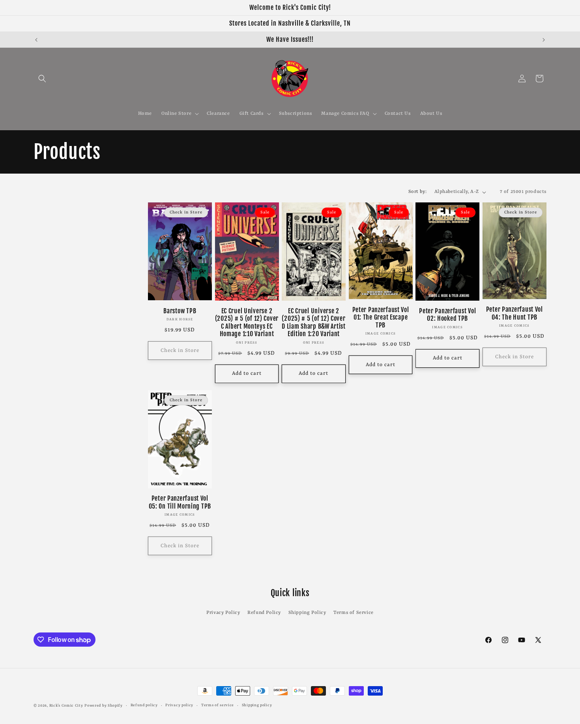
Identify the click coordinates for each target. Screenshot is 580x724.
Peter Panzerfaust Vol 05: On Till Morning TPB (180, 502)
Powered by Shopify (103, 705)
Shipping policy (257, 705)
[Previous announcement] (36, 39)
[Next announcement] (543, 39)
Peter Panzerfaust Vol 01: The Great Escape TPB (380, 317)
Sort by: (417, 192)
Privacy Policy (223, 612)
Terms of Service (353, 612)
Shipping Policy (307, 612)
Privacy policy (179, 705)
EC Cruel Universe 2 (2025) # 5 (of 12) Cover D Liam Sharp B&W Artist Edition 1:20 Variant (314, 322)
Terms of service (217, 705)
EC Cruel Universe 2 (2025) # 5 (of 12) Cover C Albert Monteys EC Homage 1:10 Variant (247, 322)
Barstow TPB (179, 311)
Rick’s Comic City (66, 705)
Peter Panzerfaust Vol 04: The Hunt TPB (514, 313)
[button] (42, 78)
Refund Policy (264, 612)
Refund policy (144, 705)
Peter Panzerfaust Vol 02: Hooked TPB (447, 314)
